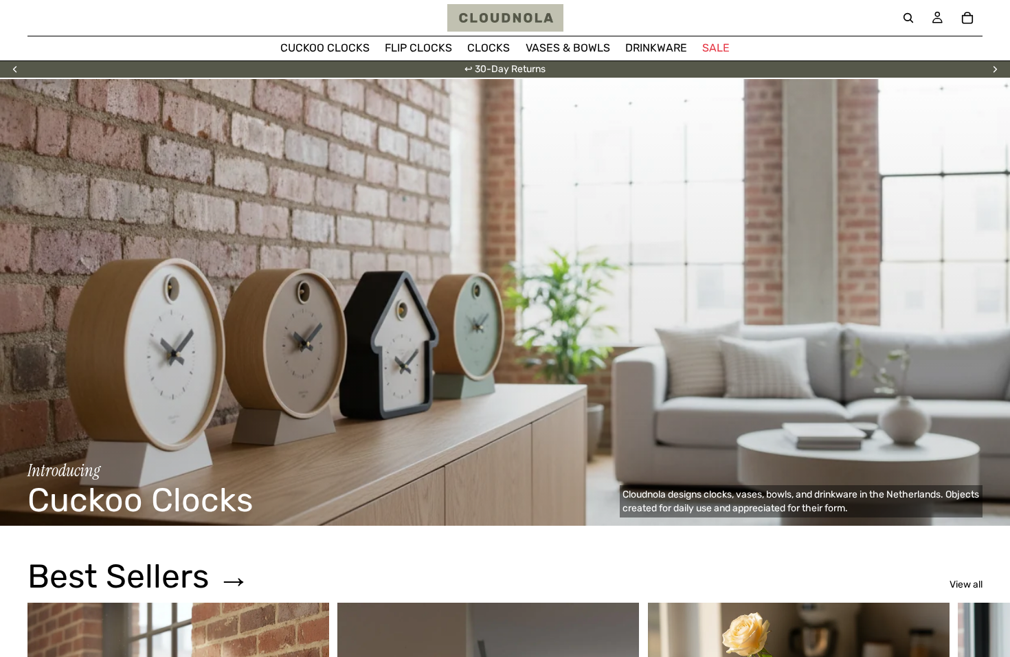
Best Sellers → (138, 576)
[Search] (908, 18)
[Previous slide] (15, 69)
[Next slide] (995, 69)
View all (966, 584)
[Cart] (967, 18)
